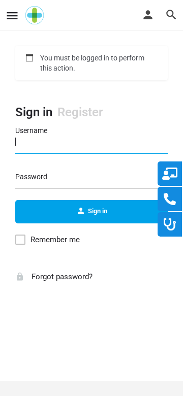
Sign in (33, 112)
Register (80, 112)
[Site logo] (35, 15)
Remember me (55, 239)
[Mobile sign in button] (148, 14)
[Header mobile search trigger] (171, 14)
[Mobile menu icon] (12, 15)
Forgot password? (61, 276)
